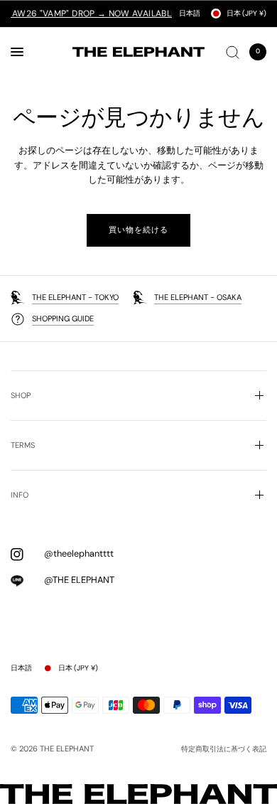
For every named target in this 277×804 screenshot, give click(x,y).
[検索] (232, 52)
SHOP (21, 395)
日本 (246, 13)
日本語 (189, 13)
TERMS (23, 445)
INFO (19, 495)
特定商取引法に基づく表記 (223, 749)
